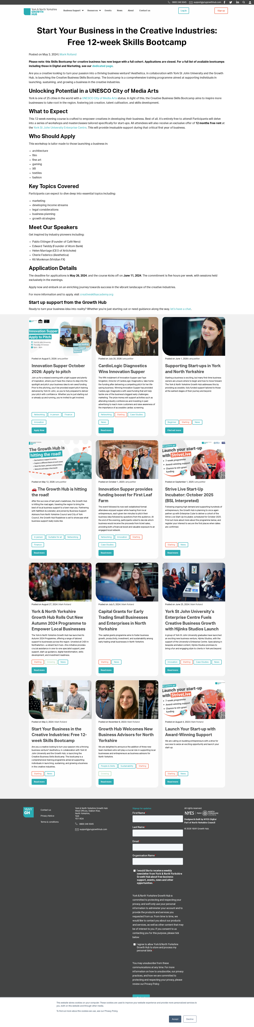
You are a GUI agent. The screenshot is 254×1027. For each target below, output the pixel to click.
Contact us (46, 810)
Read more (106, 430)
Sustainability (127, 766)
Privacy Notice (47, 816)
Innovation (39, 422)
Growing (51, 662)
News (103, 422)
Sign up (221, 11)
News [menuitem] (119, 11)
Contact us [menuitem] (144, 11)
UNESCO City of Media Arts (99, 98)
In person (54, 415)
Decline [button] (190, 1018)
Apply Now (39, 430)
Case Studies (136, 415)
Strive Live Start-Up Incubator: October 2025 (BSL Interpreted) (189, 495)
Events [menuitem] (108, 11)
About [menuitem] (131, 11)
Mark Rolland (68, 54)
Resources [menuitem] (92, 11)
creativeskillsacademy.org (96, 294)
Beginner (172, 422)
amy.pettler (63, 359)
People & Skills (108, 766)
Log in (184, 11)
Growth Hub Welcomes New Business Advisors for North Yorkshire (126, 735)
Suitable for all (55, 537)
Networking (39, 415)
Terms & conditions (50, 822)
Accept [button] (175, 1018)
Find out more (174, 430)
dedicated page (102, 66)
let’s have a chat (180, 309)
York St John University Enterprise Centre (60, 127)
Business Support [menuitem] (72, 11)
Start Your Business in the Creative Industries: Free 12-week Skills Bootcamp (59, 735)
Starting (121, 415)
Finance (68, 415)
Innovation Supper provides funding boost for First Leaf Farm (125, 495)
